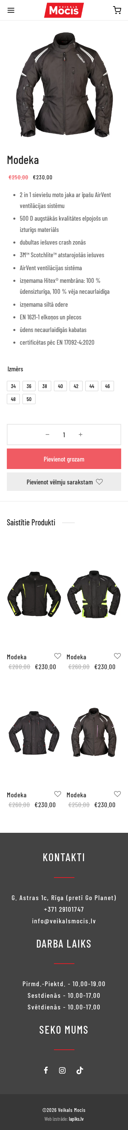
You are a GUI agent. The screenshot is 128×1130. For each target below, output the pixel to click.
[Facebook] (46, 1070)
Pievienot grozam (64, 459)
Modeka (17, 656)
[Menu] (11, 10)
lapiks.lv (76, 1119)
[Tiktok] (80, 1070)
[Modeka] (34, 594)
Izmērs (15, 368)
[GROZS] (117, 10)
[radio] (13, 386)
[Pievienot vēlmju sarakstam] (57, 656)
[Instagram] (63, 1070)
